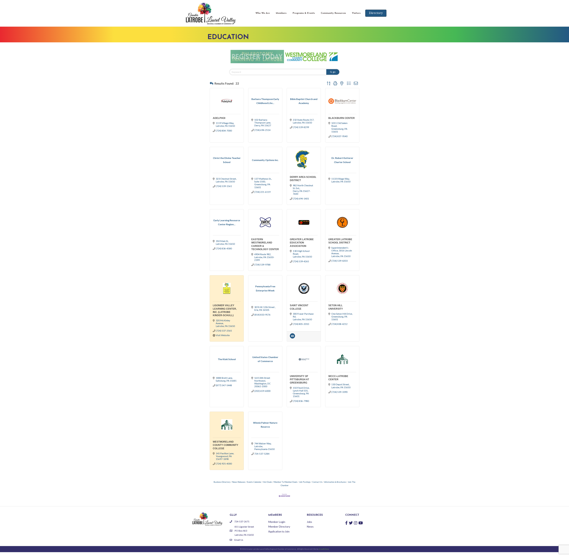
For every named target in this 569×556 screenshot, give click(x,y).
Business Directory (222, 482)
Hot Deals (267, 482)
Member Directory (279, 526)
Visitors (356, 13)
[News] (292, 337)
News (310, 526)
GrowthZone (324, 549)
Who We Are (262, 13)
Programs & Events (304, 13)
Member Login (276, 521)
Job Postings (304, 482)
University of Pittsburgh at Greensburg (299, 379)
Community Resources (333, 13)
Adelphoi (219, 118)
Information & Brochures (335, 482)
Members (281, 13)
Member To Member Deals (285, 482)
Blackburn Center (341, 118)
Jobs (309, 521)
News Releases (238, 482)
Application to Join (279, 531)
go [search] (334, 71)
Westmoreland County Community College (225, 445)
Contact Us (317, 482)
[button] (211, 83)
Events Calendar (254, 482)
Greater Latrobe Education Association (302, 242)
